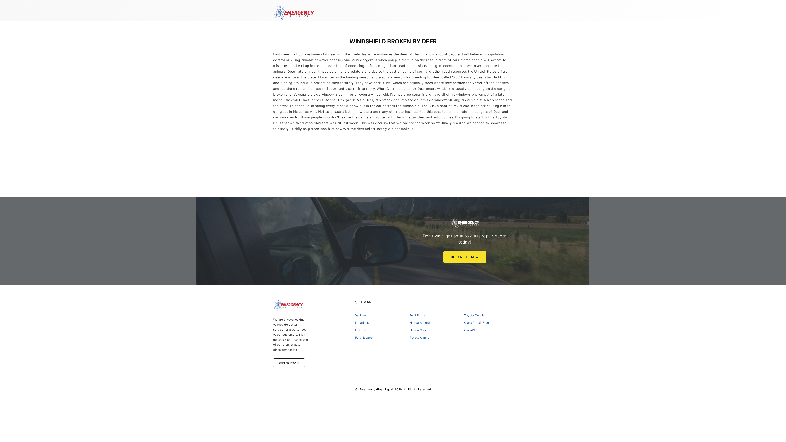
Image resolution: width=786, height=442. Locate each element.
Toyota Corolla (474, 315)
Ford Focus (417, 315)
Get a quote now (464, 257)
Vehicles (361, 315)
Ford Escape (364, 337)
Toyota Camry (420, 337)
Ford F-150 (363, 330)
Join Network (289, 362)
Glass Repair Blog (476, 322)
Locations (362, 322)
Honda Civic (418, 330)
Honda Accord (420, 322)
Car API (469, 330)
